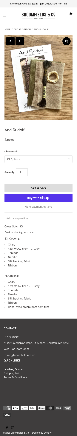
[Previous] (10, 41)
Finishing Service (14, 369)
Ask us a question (17, 218)
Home (7, 29)
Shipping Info (12, 373)
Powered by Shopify (41, 433)
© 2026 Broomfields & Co (16, 433)
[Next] (20, 41)
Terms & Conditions (15, 377)
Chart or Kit (11, 151)
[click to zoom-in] (66, 41)
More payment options (38, 206)
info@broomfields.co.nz (21, 355)
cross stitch (22, 29)
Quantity (9, 172)
